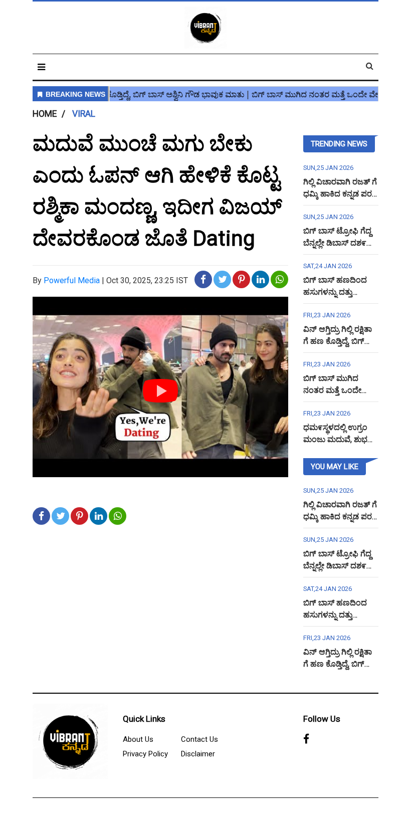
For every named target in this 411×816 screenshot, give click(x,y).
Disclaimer (198, 753)
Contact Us (199, 739)
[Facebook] (306, 740)
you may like (334, 466)
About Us (138, 739)
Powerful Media (72, 280)
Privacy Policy (145, 753)
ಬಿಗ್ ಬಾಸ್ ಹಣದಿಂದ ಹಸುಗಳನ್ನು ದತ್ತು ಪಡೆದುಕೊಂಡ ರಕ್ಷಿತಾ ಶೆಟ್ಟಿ (340, 292)
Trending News (339, 143)
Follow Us (321, 719)
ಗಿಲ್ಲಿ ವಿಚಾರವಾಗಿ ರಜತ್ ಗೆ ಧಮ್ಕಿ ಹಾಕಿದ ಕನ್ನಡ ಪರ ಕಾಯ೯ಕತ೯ (340, 194)
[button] (41, 67)
